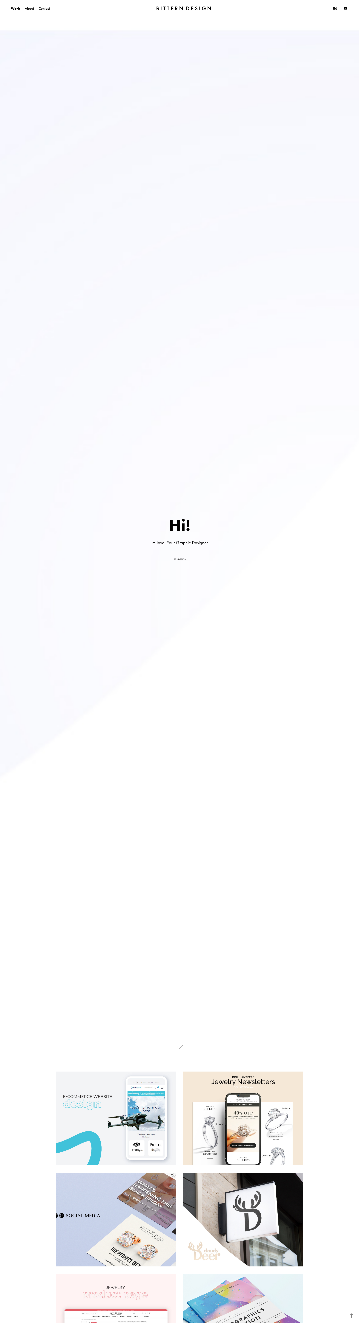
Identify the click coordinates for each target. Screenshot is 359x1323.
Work (15, 8)
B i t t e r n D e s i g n (183, 8)
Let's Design (179, 559)
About (29, 8)
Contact (44, 8)
